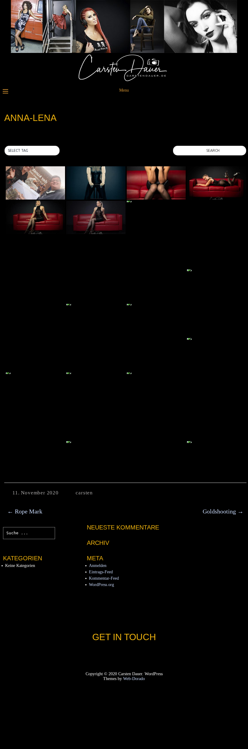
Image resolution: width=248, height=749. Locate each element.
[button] (32, 150)
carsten (84, 493)
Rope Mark (24, 511)
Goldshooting (223, 511)
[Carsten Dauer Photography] (124, 80)
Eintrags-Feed (101, 572)
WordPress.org (101, 584)
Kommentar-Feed (104, 578)
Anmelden (97, 565)
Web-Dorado (134, 678)
